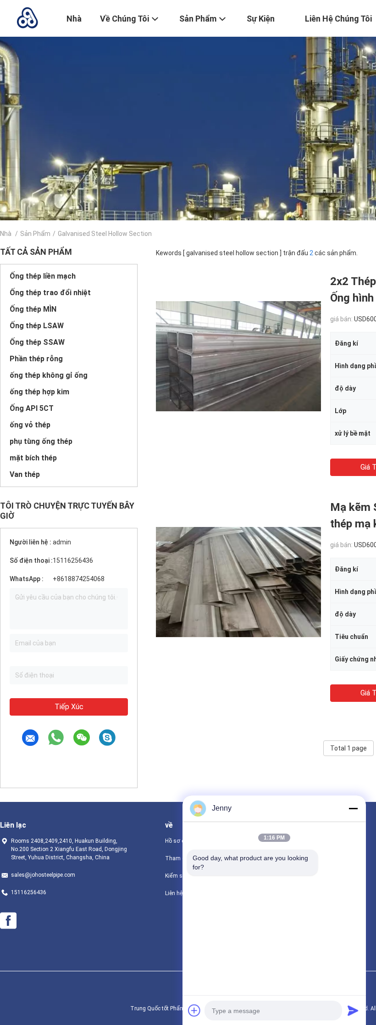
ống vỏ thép (30, 424)
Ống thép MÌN (33, 309)
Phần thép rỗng (36, 358)
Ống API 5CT (32, 408)
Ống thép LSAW (37, 325)
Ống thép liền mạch (43, 276)
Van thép (25, 474)
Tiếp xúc (69, 706)
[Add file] (194, 1010)
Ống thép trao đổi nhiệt (50, 292)
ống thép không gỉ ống (49, 375)
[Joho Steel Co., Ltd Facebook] (8, 921)
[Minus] (353, 808)
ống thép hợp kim (39, 391)
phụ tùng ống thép (41, 441)
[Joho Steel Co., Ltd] (27, 17)
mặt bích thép (33, 458)
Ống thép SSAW (37, 342)
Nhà (5, 233)
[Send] (353, 1010)
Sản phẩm (35, 233)
